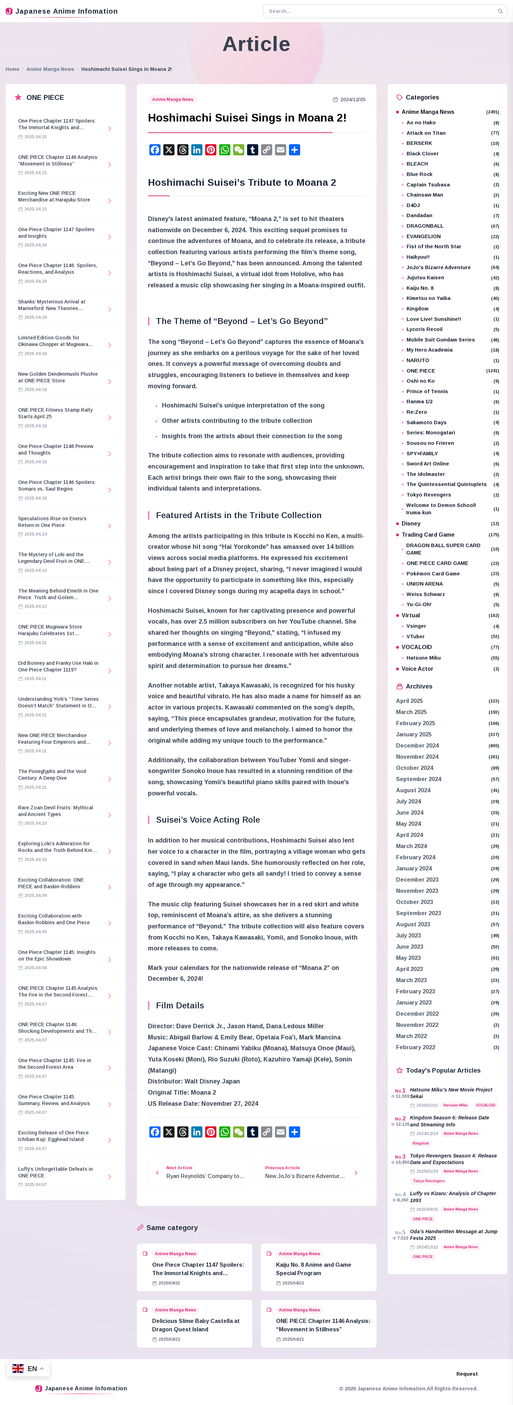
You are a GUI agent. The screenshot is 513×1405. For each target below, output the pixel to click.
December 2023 (417, 880)
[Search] (500, 11)
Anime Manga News (50, 69)
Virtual (450, 615)
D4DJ (453, 205)
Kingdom (453, 308)
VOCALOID (450, 647)
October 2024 (414, 768)
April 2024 (409, 835)
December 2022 (417, 1014)
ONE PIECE (453, 371)
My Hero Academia (453, 350)
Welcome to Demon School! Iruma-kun (452, 509)
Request (467, 1374)
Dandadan (453, 215)
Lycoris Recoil (453, 329)
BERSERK (453, 143)
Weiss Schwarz (453, 594)
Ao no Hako (453, 122)
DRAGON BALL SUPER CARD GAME (452, 549)
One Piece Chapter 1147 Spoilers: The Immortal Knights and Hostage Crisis (198, 1273)
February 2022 (415, 1047)
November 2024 (417, 757)
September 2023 (418, 913)
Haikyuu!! (453, 257)
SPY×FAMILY (453, 453)
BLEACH (453, 164)
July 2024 (408, 801)
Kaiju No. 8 (453, 288)
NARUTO (453, 360)
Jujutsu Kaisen (453, 277)
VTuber (453, 636)
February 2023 (415, 991)
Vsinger (453, 626)
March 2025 (411, 712)
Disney (450, 524)
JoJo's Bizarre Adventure (453, 267)
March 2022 (411, 1036)
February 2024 (415, 857)
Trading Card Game (450, 535)
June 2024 (409, 813)
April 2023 (409, 969)
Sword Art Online (453, 463)
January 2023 (414, 1003)
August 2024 (413, 790)
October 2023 (414, 902)
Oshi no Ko (453, 381)
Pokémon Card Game (453, 573)
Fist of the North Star (453, 246)
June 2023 (409, 947)
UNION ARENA (453, 584)
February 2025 (415, 723)
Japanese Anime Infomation (66, 11)
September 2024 (418, 779)
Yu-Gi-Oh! (453, 604)
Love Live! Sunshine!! (453, 319)
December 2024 (417, 746)
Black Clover (453, 153)
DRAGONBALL (453, 226)
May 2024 (408, 824)
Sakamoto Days (453, 422)
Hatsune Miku (453, 658)
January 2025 (414, 734)
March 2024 (411, 846)
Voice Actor (450, 669)
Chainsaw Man (453, 195)
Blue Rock (453, 174)
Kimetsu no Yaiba (453, 298)
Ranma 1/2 (453, 401)
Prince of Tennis (453, 391)
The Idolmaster (453, 474)
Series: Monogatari (453, 432)
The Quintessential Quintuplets (453, 484)
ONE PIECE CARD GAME (453, 563)
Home (13, 69)
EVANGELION (453, 236)
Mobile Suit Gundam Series (453, 340)
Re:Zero (453, 412)
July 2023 (408, 936)
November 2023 (417, 891)
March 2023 (411, 980)
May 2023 (408, 958)
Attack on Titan (453, 133)
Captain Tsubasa (453, 184)
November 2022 (417, 1025)
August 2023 (413, 924)
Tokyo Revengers (453, 495)
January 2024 (414, 868)
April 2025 (409, 701)
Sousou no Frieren (453, 443)
